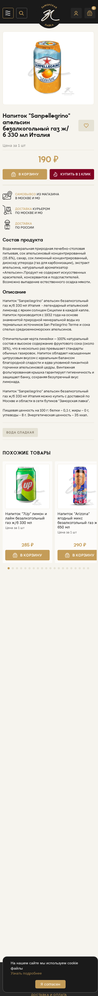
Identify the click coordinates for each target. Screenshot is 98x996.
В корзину (29, 174)
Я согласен (50, 984)
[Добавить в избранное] (86, 125)
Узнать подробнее (26, 973)
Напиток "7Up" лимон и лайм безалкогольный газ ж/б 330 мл (26, 518)
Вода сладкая (20, 432)
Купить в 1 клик (75, 174)
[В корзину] (27, 555)
